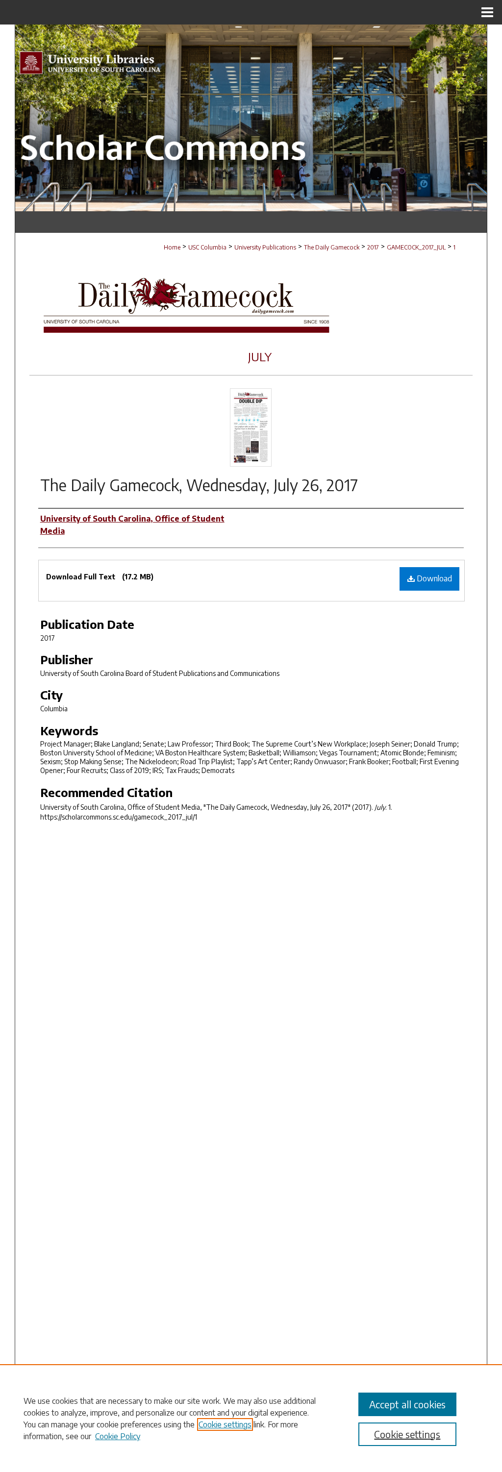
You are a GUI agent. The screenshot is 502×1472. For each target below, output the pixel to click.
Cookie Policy (117, 1436)
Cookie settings (225, 1424)
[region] (251, 1418)
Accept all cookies (407, 1404)
